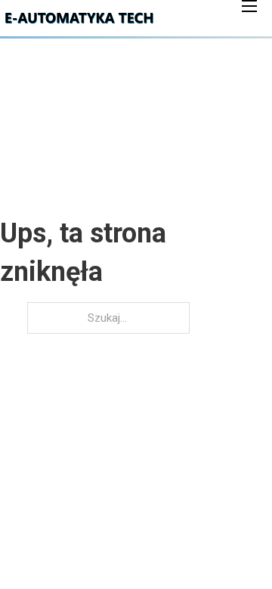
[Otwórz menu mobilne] (249, 6)
